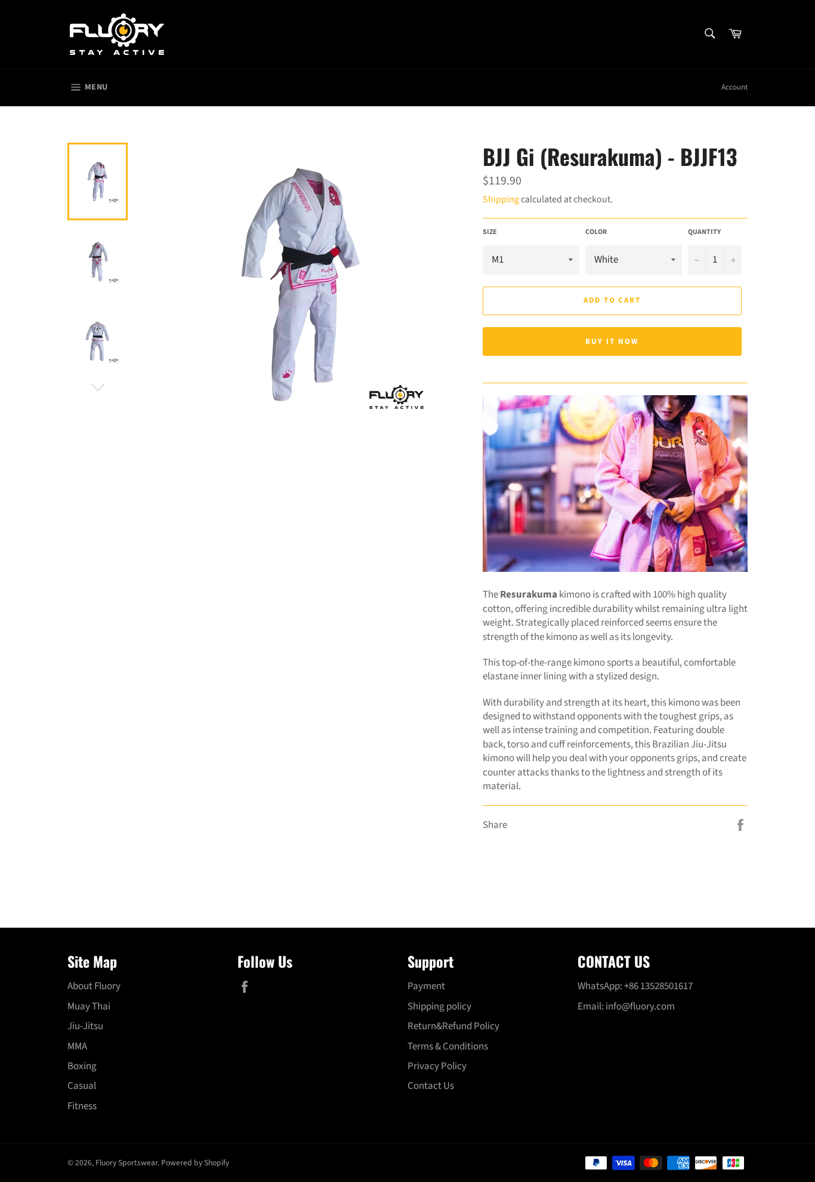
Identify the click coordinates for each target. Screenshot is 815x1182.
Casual (81, 1086)
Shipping (501, 199)
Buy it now (612, 341)
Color (596, 232)
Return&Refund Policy (453, 1026)
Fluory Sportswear (126, 1162)
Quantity (704, 232)
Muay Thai (88, 1006)
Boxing (82, 1066)
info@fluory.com (640, 1006)
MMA (77, 1046)
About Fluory (94, 986)
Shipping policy (439, 1006)
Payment (426, 986)
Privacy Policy (437, 1066)
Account (734, 87)
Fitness (82, 1106)
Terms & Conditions (447, 1046)
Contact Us (430, 1086)
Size (490, 232)
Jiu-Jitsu (85, 1026)
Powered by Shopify (195, 1162)
